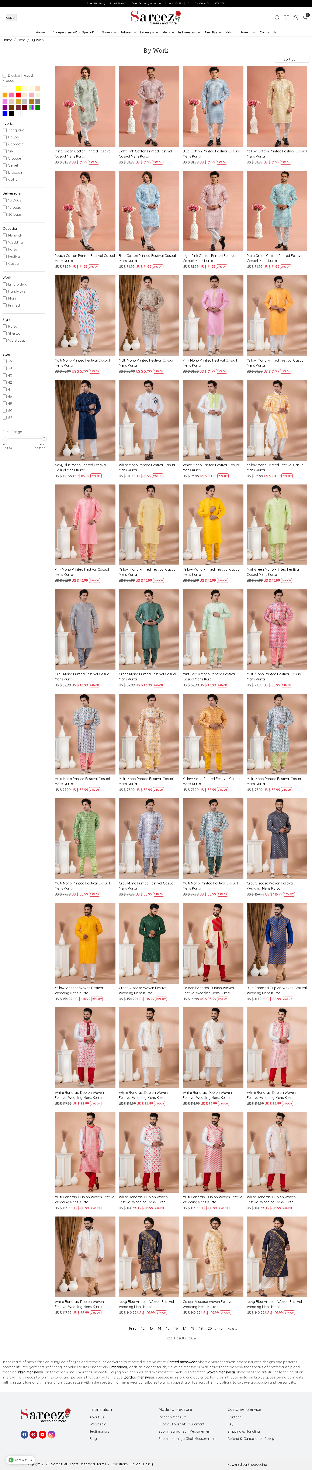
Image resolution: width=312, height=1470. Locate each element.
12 (143, 1328)
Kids (229, 32)
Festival (14, 257)
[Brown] (31, 101)
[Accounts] (295, 17)
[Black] (11, 113)
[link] (277, 18)
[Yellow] (5, 88)
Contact (234, 1417)
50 (10, 411)
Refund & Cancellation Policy (251, 1438)
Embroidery (17, 284)
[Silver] (24, 101)
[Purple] (5, 107)
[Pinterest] (33, 1432)
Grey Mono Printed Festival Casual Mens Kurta (82, 676)
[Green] (37, 107)
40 (10, 375)
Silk (10, 151)
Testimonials (100, 1431)
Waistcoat (16, 340)
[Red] (18, 95)
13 (151, 1328)
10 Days (14, 200)
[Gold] (18, 101)
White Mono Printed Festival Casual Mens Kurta (147, 467)
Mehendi (15, 235)
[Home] (156, 17)
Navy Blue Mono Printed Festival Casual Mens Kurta (80, 467)
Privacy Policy (142, 1464)
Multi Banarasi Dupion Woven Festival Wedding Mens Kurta (85, 1199)
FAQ (231, 1424)
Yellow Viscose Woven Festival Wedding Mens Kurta (79, 990)
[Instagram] (51, 1432)
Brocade (15, 172)
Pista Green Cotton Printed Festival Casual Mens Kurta (83, 153)
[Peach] (37, 88)
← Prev (130, 1328)
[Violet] (5, 101)
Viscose (14, 158)
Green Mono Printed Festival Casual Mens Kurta (147, 676)
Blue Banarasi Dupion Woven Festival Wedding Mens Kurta (277, 990)
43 (221, 1328)
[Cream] (24, 88)
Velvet (13, 165)
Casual (14, 264)
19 (201, 1328)
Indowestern (187, 32)
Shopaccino (257, 1464)
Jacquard (16, 130)
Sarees (107, 32)
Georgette (16, 144)
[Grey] (37, 101)
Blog (93, 1438)
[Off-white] (31, 88)
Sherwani (15, 333)
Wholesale (98, 1424)
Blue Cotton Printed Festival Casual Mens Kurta (211, 153)
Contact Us (268, 32)
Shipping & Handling (244, 1431)
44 (10, 389)
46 (10, 396)
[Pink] (11, 95)
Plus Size (211, 32)
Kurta (12, 326)
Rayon (13, 137)
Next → (233, 1328)
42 (10, 382)
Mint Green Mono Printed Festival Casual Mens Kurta (273, 572)
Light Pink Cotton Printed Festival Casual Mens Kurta (145, 153)
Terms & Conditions (112, 1464)
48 (10, 403)
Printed (14, 305)
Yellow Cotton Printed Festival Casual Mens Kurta (277, 153)
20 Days (15, 215)
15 (168, 1328)
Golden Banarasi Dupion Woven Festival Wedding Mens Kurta (208, 990)
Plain (12, 298)
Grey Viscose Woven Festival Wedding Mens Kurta (270, 885)
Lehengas (147, 32)
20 (210, 1328)
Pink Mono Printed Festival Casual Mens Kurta (210, 363)
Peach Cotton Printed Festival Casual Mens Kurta (85, 258)
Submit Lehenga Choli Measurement (188, 1438)
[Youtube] (42, 1432)
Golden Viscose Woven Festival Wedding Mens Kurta (208, 1304)
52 (10, 418)
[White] (11, 88)
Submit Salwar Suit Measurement (185, 1431)
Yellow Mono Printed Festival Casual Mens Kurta (276, 363)
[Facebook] (24, 1432)
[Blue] (18, 107)
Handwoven (18, 291)
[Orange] (5, 95)
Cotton (14, 179)
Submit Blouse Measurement (182, 1424)
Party (12, 249)
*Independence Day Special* (73, 32)
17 (184, 1328)
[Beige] (37, 95)
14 (159, 1328)
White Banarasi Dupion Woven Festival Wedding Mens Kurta (79, 1095)
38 (10, 368)
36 (10, 361)
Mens (166, 32)
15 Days (14, 208)
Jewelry (245, 32)
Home (40, 32)
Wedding (15, 242)
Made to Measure (173, 1417)
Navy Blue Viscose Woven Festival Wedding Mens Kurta (146, 1304)
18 (192, 1328)
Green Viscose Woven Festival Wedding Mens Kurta (143, 990)
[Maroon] (24, 107)
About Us (97, 1417)
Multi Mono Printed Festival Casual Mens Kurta (82, 363)
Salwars (126, 32)
